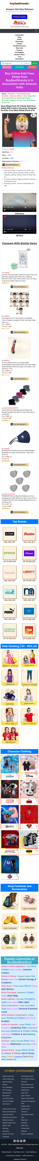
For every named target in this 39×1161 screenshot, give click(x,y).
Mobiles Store (25, 1090)
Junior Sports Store (8, 1098)
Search (34, 63)
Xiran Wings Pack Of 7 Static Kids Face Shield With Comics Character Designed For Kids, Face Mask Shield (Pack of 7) (18, 320)
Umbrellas (24, 1123)
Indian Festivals (25, 1095)
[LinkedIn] (24, 1141)
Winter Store (24, 1125)
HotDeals (23, 1131)
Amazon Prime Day (8, 1134)
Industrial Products (8, 1114)
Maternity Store (7, 1093)
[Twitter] (18, 1141)
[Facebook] (14, 1141)
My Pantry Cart (19, 1152)
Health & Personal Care (9, 1109)
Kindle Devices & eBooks (10, 1117)
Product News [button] (19, 17)
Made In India (6, 1125)
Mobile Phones (25, 1109)
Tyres (22, 1117)
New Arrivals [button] (7, 67)
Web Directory (28, 1155)
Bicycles (5, 1084)
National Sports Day (8, 1076)
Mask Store (24, 1120)
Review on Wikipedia (27, 1134)
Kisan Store (6, 1131)
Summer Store (25, 1128)
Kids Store (5, 1128)
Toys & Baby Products (27, 1114)
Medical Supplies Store (9, 1123)
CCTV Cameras (7, 1090)
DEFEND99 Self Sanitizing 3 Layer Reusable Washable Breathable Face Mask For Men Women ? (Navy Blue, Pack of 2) (18, 452)
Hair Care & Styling (8, 1101)
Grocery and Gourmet (27, 1087)
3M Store (19, 236)
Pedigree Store (25, 1106)
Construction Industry (13, 1155)
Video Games (6, 1104)
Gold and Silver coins (27, 1084)
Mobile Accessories (8, 1120)
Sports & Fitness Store (27, 1098)
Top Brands (6, 1136)
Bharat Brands (7, 1152)
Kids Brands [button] (19, 67)
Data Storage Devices (27, 1076)
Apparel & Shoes (7, 1081)
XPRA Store (19, 214)
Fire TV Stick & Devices (28, 1079)
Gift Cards (24, 1081)
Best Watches (31, 1152)
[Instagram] (21, 1141)
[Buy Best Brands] (19, 3)
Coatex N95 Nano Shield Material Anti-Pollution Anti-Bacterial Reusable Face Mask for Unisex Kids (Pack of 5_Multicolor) (18, 412)
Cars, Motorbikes (7, 1087)
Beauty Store (6, 1095)
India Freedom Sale (8, 1079)
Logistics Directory (19, 1159)
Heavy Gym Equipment (9, 1111)
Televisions (24, 1111)
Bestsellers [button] (32, 67)
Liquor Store (24, 1093)
